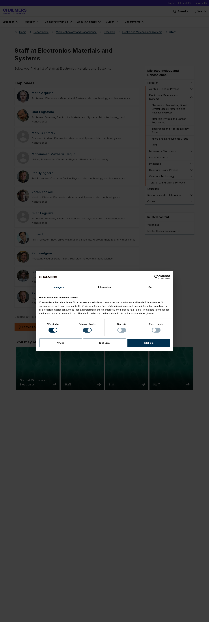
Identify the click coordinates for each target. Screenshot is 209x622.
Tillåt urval (104, 343)
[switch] (87, 330)
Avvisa (60, 343)
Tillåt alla (148, 343)
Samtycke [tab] (58, 287)
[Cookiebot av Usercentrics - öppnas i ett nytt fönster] (156, 277)
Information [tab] (104, 287)
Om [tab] (150, 287)
